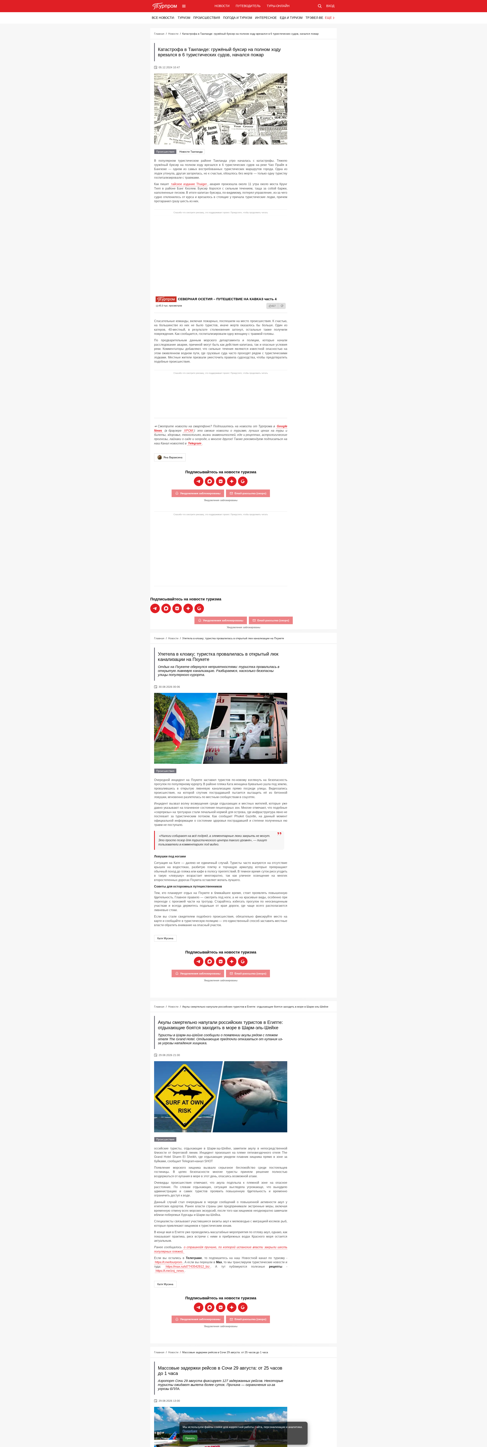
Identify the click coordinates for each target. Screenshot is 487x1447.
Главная (159, 33)
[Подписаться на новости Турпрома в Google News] (242, 481)
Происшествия (206, 17)
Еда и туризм (291, 17)
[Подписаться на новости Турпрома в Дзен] (231, 481)
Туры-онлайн (278, 6)
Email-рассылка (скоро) (250, 493)
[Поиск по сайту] (320, 6)
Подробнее (190, 1431)
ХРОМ (188, 430)
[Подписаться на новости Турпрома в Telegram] (198, 481)
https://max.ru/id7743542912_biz (188, 1266)
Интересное (266, 17)
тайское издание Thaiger (189, 184)
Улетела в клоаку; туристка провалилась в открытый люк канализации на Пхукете (233, 638)
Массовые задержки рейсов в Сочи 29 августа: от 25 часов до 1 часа (225, 1352)
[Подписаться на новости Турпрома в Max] (209, 481)
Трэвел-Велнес (319, 17)
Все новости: (163, 17)
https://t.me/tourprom (168, 1262)
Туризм (184, 17)
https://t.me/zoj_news (170, 1270)
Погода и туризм (237, 17)
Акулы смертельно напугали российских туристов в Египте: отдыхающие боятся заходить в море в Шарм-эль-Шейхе (255, 1006)
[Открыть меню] (184, 6)
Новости (222, 6)
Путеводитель (248, 6)
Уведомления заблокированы (200, 493)
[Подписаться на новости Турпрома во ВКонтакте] (220, 481)
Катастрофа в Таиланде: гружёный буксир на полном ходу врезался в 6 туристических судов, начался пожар (250, 33)
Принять (190, 1438)
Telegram (194, 443)
